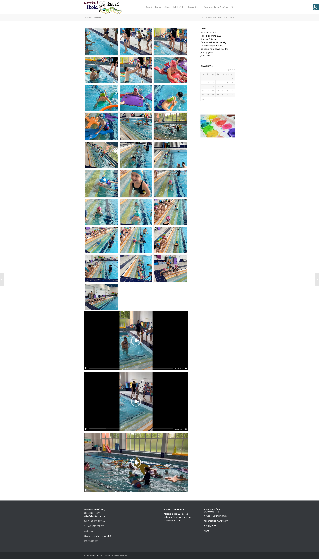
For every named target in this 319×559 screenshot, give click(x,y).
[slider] (131, 368)
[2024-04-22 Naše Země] (317, 279)
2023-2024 (217, 17)
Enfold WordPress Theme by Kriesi (115, 555)
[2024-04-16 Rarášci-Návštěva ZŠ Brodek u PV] (2, 279)
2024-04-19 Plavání (92, 17)
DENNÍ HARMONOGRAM (215, 516)
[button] (136, 341)
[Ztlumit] (186, 368)
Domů (210, 17)
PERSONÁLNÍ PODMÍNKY (216, 521)
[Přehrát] (86, 368)
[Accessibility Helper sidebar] (316, 7)
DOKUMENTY (210, 526)
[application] (136, 340)
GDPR (206, 531)
